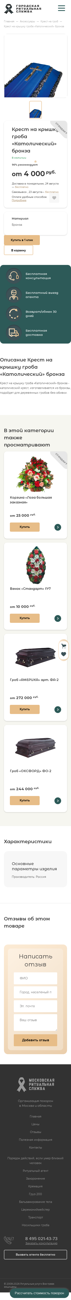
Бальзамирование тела (35, 1202)
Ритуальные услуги (31, 1283)
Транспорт (35, 1217)
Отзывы (35, 1132)
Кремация (35, 1186)
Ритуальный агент (35, 1171)
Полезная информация (35, 1140)
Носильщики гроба (35, 1225)
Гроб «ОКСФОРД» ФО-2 (30, 771)
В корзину (18, 250)
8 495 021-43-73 (41, 1238)
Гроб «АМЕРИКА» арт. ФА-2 (34, 680)
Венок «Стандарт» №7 (30, 589)
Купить (25, 527)
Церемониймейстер (35, 1210)
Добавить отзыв (35, 1040)
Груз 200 (35, 1194)
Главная (35, 1116)
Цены (35, 1124)
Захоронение (35, 1179)
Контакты (35, 1148)
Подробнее (19, 200)
